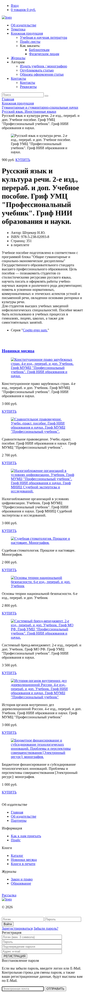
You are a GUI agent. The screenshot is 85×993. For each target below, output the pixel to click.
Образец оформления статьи (42, 74)
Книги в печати (23, 864)
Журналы (18, 58)
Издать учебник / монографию (43, 66)
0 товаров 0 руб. (23, 10)
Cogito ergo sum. (35, 330)
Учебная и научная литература (43, 37)
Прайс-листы (30, 42)
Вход (15, 6)
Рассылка (9, 895)
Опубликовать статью (37, 70)
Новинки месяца (18, 350)
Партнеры (19, 820)
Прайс (16, 840)
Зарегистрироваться (17, 928)
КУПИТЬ (22, 160)
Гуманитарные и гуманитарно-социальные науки (40, 107)
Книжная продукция (27, 33)
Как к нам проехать (26, 836)
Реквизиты (28, 87)
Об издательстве (23, 25)
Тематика (18, 29)
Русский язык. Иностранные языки (29, 111)
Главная (8, 99)
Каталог (17, 855)
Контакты (18, 78)
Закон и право (22, 879)
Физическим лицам (44, 54)
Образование (21, 883)
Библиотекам (39, 50)
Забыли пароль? (46, 928)
